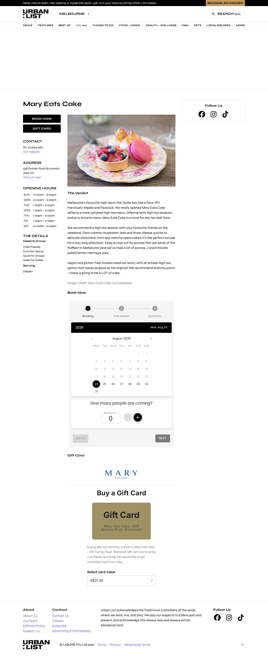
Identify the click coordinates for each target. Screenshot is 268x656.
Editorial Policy (34, 626)
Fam (185, 25)
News (27, 25)
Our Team (30, 621)
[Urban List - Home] (35, 13)
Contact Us (60, 616)
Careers (58, 621)
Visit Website (31, 152)
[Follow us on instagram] (213, 114)
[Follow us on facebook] (202, 114)
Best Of (65, 25)
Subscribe (59, 626)
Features (45, 25)
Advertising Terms (137, 645)
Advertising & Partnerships (71, 631)
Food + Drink (129, 25)
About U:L (30, 616)
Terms (101, 645)
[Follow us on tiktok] (225, 114)
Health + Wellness (161, 25)
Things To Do (102, 25)
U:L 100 (81, 25)
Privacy (115, 645)
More (240, 25)
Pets (197, 25)
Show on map (32, 177)
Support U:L (31, 631)
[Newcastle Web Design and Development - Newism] (243, 644)
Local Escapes (218, 25)
